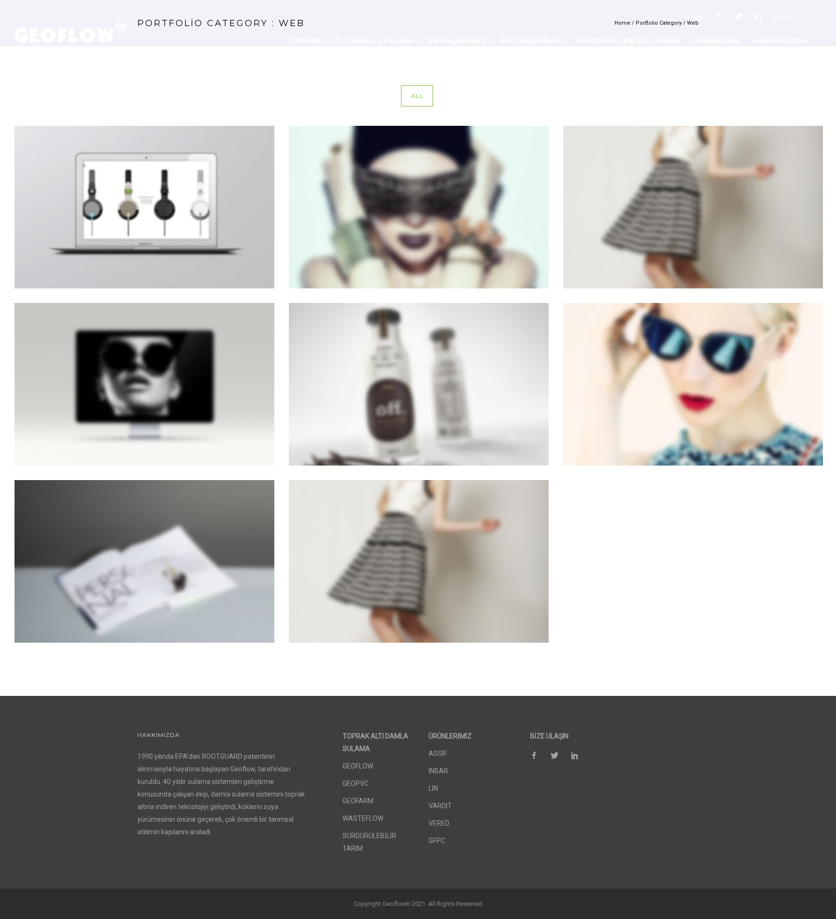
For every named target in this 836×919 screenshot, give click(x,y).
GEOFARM (358, 801)
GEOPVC (356, 783)
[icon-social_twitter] (740, 16)
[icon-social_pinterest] (760, 16)
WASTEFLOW (363, 818)
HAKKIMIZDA (780, 40)
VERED (439, 823)
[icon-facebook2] (721, 16)
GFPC (437, 840)
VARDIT (440, 806)
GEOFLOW (358, 766)
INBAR (438, 771)
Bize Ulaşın (790, 18)
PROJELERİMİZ (531, 40)
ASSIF (438, 753)
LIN (433, 788)
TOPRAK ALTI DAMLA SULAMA (350, 40)
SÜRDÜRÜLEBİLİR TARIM (629, 40)
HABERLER (716, 40)
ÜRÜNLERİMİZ (457, 40)
